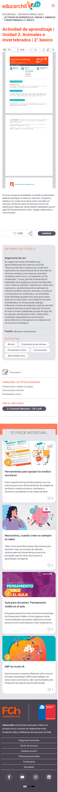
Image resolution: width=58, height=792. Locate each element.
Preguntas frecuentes (29, 740)
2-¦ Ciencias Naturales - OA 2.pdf (24, 408)
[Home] (21, 5)
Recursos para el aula (30, 14)
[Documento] (5, 372)
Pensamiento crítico (17, 350)
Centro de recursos (29, 746)
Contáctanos (29, 762)
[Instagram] (35, 777)
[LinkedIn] (48, 777)
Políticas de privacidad (29, 756)
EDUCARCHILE (9, 14)
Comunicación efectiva (13, 390)
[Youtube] (22, 777)
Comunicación (40, 350)
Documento (15, 372)
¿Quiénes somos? (29, 751)
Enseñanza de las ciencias (34, 344)
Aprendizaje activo (16, 356)
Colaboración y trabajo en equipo (17, 386)
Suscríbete (29, 767)
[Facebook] (9, 777)
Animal (11, 344)
